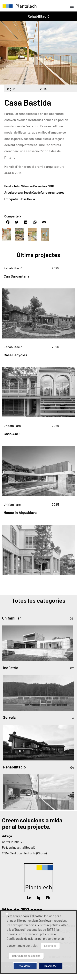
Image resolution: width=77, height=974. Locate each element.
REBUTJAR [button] (50, 965)
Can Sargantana (16, 276)
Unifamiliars (12, 426)
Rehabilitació (39, 16)
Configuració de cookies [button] (26, 955)
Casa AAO (12, 433)
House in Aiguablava (20, 512)
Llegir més (50, 945)
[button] (71, 5)
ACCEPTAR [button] (25, 965)
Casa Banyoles (15, 355)
